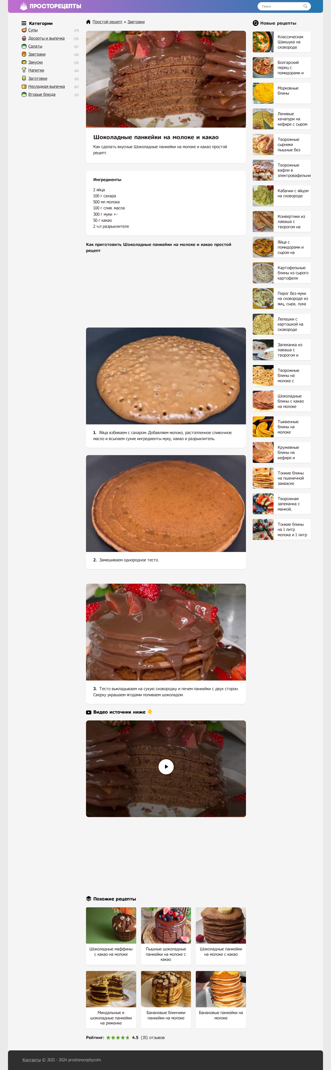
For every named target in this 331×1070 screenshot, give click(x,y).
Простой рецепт (108, 22)
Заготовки (37, 78)
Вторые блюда (41, 94)
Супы (33, 30)
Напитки (36, 70)
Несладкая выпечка (46, 86)
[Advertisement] (166, 294)
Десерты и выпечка (46, 38)
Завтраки (37, 54)
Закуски (35, 62)
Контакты (32, 1060)
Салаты (35, 46)
